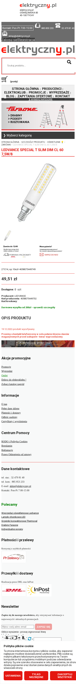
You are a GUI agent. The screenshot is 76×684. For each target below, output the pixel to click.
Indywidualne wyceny (12, 529)
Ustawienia (13, 675)
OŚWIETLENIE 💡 (55, 142)
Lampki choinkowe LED (13, 517)
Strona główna (10, 142)
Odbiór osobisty (9, 417)
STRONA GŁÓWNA (25, 89)
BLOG (10, 96)
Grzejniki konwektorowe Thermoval (19, 521)
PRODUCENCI (52, 89)
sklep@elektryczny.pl (20, 486)
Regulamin (6, 445)
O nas (4, 404)
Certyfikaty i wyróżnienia (14, 421)
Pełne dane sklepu (10, 408)
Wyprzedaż (6, 371)
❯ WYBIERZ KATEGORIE (40, 99)
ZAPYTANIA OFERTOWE (34, 96)
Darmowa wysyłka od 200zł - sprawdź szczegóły (28, 307)
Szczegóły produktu (33, 142)
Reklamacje (7, 450)
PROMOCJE (37, 92)
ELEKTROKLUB (15, 92)
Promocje (6, 367)
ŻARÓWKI (6, 145)
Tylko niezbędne (36, 676)
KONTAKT (62, 96)
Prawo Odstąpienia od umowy (16, 454)
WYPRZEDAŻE (59, 92)
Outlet (4, 375)
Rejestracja (26, 40)
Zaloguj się (9, 40)
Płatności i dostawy (11, 412)
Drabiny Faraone (9, 525)
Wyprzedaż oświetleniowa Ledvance (20, 513)
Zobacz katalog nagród (12, 384)
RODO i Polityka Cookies (14, 441)
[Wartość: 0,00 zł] (5, 81)
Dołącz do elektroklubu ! (13, 379)
